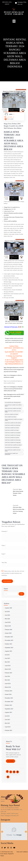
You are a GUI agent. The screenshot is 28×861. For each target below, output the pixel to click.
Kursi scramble (10, 119)
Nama (4, 545)
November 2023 (9, 701)
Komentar (5, 531)
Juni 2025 (7, 658)
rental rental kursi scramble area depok (13, 444)
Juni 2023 (7, 719)
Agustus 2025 (8, 651)
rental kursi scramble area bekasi (12, 427)
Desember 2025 (9, 636)
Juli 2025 (7, 654)
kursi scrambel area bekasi (10, 416)
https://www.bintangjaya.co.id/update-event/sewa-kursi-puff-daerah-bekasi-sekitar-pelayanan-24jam (13, 388)
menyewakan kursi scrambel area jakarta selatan (13, 420)
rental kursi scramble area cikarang (12, 435)
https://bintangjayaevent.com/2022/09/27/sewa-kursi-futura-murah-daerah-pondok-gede (14, 396)
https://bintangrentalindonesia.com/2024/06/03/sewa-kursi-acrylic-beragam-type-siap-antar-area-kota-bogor (14, 369)
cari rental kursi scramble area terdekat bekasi (13, 405)
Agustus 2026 (8, 608)
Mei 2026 (7, 618)
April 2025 (7, 665)
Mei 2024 (7, 680)
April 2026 (7, 622)
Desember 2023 (9, 698)
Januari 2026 (8, 633)
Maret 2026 (8, 626)
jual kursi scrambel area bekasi (11, 414)
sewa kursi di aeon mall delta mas (12, 447)
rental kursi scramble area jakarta (12, 437)
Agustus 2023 (8, 712)
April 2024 (7, 683)
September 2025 (9, 647)
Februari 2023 (8, 730)
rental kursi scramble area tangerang (13, 442)
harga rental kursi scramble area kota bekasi (13, 411)
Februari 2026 (8, 629)
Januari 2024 (8, 694)
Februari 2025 (8, 672)
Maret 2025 (8, 669)
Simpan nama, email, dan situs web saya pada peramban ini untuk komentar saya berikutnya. (13, 573)
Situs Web (4, 562)
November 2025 (9, 640)
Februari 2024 (8, 690)
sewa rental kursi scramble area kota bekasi (12, 450)
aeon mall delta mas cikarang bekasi (13, 402)
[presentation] (2, 832)
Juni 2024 (7, 676)
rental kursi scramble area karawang (12, 440)
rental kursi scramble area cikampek (12, 432)
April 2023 (7, 726)
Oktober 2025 (8, 644)
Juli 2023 (7, 716)
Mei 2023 (7, 723)
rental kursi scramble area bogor (12, 430)
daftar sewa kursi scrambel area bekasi (13, 408)
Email (4, 554)
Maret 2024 (8, 687)
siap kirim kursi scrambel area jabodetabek (11, 454)
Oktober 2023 (8, 705)
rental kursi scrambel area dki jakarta (13, 422)
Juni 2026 (7, 615)
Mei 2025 (7, 662)
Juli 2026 (7, 611)
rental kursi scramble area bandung (12, 425)
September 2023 (9, 708)
